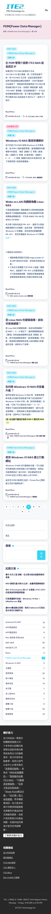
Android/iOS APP (13, 622)
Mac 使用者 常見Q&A (15, 637)
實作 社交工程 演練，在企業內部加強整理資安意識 (25, 575)
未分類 (8, 688)
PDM (41, 116)
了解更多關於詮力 (13, 835)
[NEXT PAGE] (28, 511)
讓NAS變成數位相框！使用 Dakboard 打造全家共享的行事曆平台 (25, 609)
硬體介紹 (9, 704)
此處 (7, 237)
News (8, 653)
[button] (6, 507)
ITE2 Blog (7, 872)
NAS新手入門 (12, 127)
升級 (37, 436)
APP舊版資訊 (11, 632)
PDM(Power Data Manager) (19, 31)
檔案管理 (39, 177)
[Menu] (46, 10)
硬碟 (33, 363)
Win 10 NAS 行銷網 (11, 877)
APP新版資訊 (11, 627)
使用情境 (9, 673)
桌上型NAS (10, 693)
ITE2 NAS (31, 116)
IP (26, 116)
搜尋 (8, 545)
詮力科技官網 (9, 853)
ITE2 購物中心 (9, 867)
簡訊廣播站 (8, 857)
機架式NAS (10, 698)
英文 (7, 535)
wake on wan (19, 296)
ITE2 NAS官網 (9, 862)
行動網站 (34, 497)
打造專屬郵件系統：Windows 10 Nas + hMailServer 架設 (23, 600)
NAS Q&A (11, 49)
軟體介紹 (11, 58)
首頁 (4, 31)
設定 (36, 363)
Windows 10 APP (13, 663)
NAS (37, 116)
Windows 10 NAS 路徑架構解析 (25, 140)
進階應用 (9, 714)
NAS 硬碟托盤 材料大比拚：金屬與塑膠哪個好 (25, 583)
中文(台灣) (10, 525)
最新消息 (9, 683)
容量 (40, 436)
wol (25, 296)
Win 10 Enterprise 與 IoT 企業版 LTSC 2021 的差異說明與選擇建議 (25, 591)
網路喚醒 (30, 296)
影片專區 (9, 678)
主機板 (8, 668)
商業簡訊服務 (11, 768)
